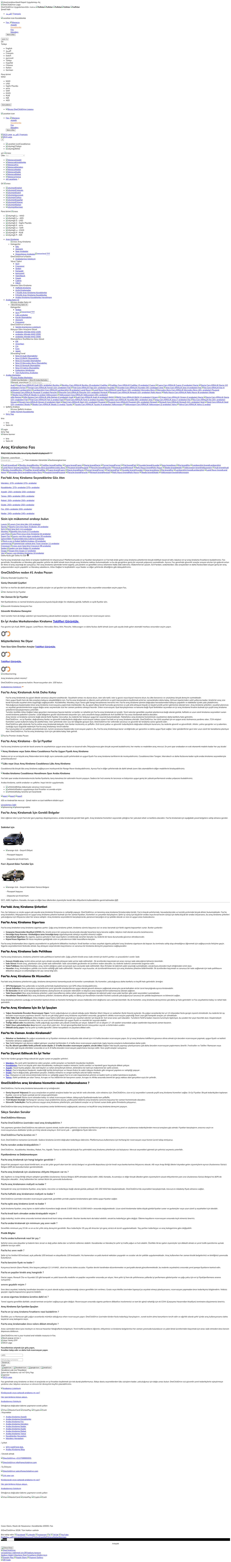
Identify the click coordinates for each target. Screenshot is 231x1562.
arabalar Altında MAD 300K (28, 336)
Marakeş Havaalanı (14, 1438)
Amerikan (19, 344)
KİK (16, 341)
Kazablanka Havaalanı (16, 1436)
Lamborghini (50, 390)
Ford (77, 399)
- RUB (19, 232)
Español (19, 200)
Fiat (87, 387)
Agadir (14, 25)
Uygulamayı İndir (8, 804)
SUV (17, 263)
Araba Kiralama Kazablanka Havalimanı (33, 297)
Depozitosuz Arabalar (32, 254)
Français (19, 190)
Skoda (44, 404)
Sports (24, 526)
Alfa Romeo (40, 397)
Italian (18, 204)
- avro (19, 225)
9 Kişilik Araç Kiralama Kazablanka (31, 295)
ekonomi (19, 249)
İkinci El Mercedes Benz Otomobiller (31, 363)
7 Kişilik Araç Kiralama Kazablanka (31, 292)
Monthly (20, 531)
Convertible (22, 538)
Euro (17, 348)
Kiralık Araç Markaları (19, 380)
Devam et (5, 1362)
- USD (19, 220)
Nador (18, 169)
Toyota (88, 404)
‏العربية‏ (10, 1537)
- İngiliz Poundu (23, 223)
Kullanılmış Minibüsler (25, 370)
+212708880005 (23, 1458)
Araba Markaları (13, 375)
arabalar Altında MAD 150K (28, 332)
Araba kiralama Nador (16, 1426)
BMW (130, 397)
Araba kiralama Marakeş (17, 1424)
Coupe (18, 278)
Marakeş (14, 32)
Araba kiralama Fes (15, 1421)
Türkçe (18, 197)
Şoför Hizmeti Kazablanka (22, 411)
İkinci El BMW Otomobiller (26, 358)
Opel (77, 402)
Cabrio (18, 280)
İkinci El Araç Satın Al (19, 305)
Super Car (26, 536)
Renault (125, 392)
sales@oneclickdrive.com (26, 1471)
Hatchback (20, 275)
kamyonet (19, 273)
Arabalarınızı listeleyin (25, 259)
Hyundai (133, 387)
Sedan (18, 268)
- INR (19, 235)
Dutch (18, 192)
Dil (2, 41)
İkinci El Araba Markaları (39, 380)
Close (10, 1548)
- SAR (19, 227)
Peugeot (124, 402)
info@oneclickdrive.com (26, 1462)
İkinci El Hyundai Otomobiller (28, 360)
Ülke (3, 155)
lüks (17, 246)
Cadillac (124, 385)
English (19, 188)
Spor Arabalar (21, 251)
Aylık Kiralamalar (23, 290)
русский (19, 195)
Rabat (18, 174)
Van (22, 553)
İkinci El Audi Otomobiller (26, 356)
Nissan (33, 402)
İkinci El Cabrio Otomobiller (27, 368)
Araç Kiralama (12, 239)
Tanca (18, 176)
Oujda (18, 172)
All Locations (11, 179)
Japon (18, 351)
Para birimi (6, 74)
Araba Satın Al (12, 300)
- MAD (20, 215)
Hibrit (17, 283)
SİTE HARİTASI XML (15, 1447)
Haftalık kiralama (23, 288)
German (19, 207)
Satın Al (9, 441)
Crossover (19, 266)
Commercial (30, 543)
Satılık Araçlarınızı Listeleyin (28, 327)
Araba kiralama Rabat (16, 1431)
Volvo (191, 404)
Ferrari (43, 387)
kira (7, 438)
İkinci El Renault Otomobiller (27, 365)
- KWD (20, 230)
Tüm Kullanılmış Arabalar (26, 372)
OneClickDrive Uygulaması (18, 7)
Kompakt (19, 271)
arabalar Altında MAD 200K (28, 334)
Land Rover (111, 390)
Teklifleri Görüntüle (66, 621)
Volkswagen (77, 395)
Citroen (174, 397)
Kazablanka (16, 27)
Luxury (21, 524)
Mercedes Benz (176, 390)
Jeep (178, 387)
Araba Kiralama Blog (15, 1449)
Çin (16, 346)
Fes (12, 29)
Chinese (19, 202)
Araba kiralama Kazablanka (18, 1419)
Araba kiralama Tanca (16, 1433)
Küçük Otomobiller (23, 317)
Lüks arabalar (21, 315)
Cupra (171, 385)
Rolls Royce (180, 392)
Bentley (76, 385)
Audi (31, 385)
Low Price (26, 534)
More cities (11, 34)
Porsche (75, 392)
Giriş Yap (10, 414)
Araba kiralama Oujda (16, 1429)
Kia (206, 399)
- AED (20, 218)
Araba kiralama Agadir (16, 1416)
